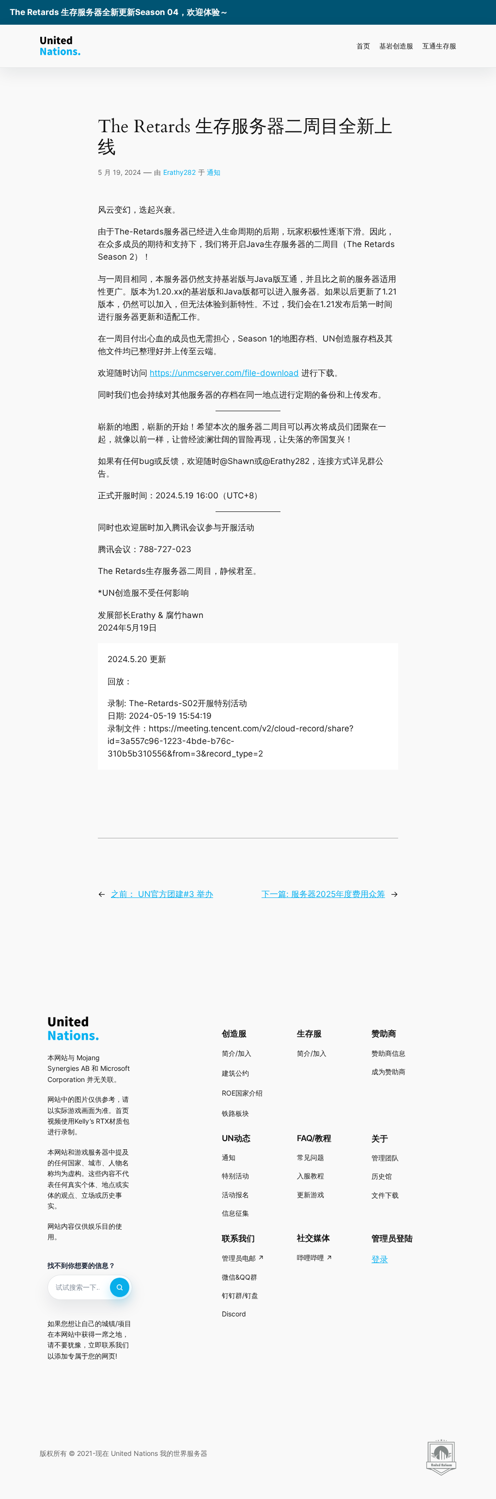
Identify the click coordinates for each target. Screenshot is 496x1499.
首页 (363, 46)
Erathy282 (179, 172)
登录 (380, 1259)
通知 (213, 172)
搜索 (119, 1287)
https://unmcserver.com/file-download (224, 373)
